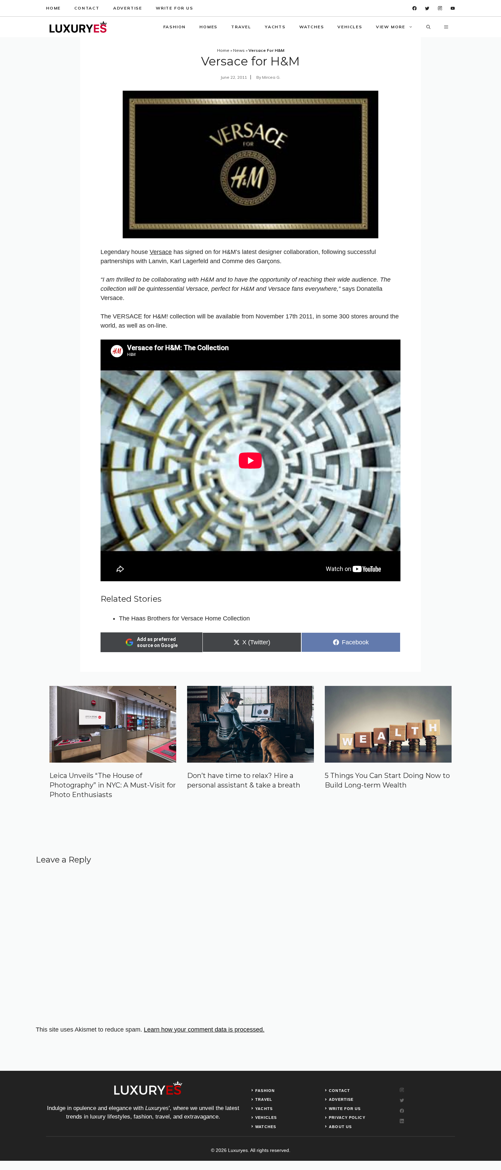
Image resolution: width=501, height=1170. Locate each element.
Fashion (174, 26)
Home (53, 8)
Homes (208, 26)
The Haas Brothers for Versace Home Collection (184, 618)
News (239, 50)
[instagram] (440, 8)
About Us (340, 1127)
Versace (161, 252)
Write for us (174, 8)
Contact (87, 8)
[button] (428, 27)
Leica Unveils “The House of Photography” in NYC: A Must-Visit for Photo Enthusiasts (112, 785)
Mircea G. (271, 77)
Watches (311, 26)
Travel (241, 26)
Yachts (275, 26)
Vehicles (349, 26)
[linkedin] (453, 8)
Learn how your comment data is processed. (204, 1029)
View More (390, 26)
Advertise (127, 8)
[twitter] (427, 8)
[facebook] (414, 8)
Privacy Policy (347, 1117)
